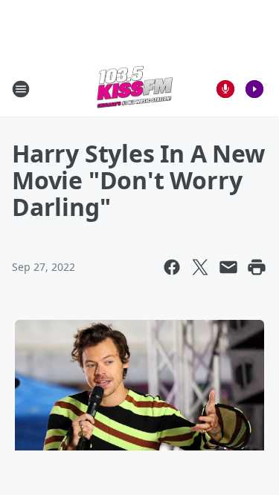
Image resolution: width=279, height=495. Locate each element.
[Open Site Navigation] (21, 89)
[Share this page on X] (200, 267)
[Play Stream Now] (254, 89)
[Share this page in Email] (228, 267)
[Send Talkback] (225, 89)
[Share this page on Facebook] (171, 267)
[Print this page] (256, 267)
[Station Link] (134, 89)
